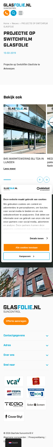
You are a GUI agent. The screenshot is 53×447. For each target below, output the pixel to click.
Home (6, 23)
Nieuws (15, 23)
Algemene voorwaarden (15, 437)
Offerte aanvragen (16, 321)
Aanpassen (25, 256)
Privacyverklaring (36, 437)
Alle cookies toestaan (27, 247)
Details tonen (37, 238)
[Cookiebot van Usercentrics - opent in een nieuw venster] (37, 189)
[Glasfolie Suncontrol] (17, 6)
